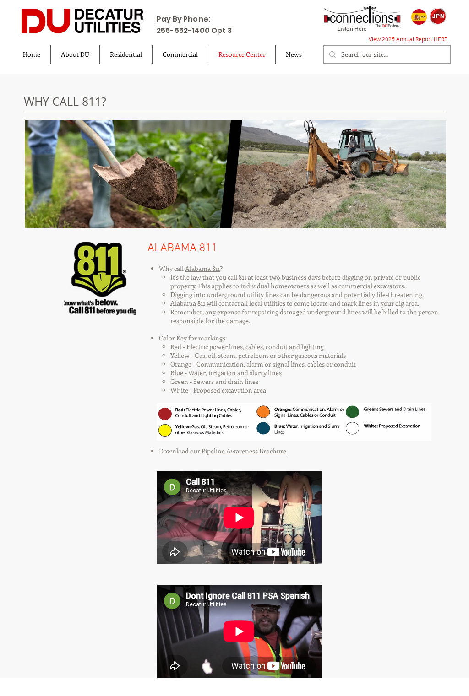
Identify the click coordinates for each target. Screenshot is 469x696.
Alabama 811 (202, 268)
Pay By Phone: (183, 19)
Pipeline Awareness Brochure (244, 451)
